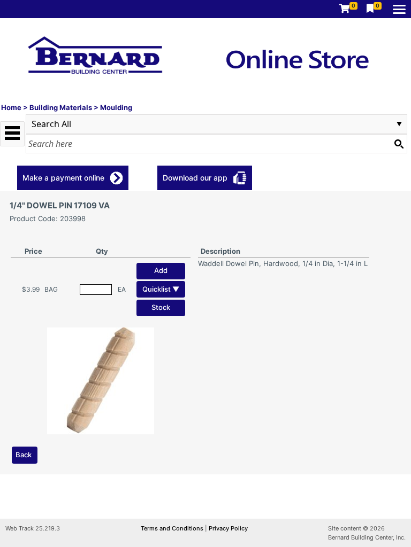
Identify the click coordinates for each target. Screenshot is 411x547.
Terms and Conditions (173, 528)
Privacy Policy (228, 528)
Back (24, 454)
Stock (160, 307)
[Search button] (398, 143)
